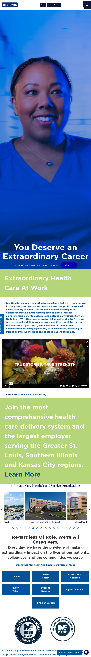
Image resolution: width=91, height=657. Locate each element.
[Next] (89, 510)
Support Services (75, 589)
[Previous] (2, 510)
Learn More (22, 474)
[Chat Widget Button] (86, 652)
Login (43, 5)
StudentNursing (45, 589)
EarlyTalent (15, 589)
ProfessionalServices (75, 576)
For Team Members (54, 5)
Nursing (16, 576)
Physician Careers (45, 603)
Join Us (68, 265)
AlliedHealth (45, 576)
